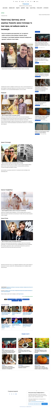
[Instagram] (19, 1)
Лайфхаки (37, 134)
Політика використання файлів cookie (37, 401)
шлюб (20, 300)
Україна (36, 91)
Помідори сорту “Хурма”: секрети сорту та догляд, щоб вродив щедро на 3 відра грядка (42, 117)
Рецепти (37, 62)
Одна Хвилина (21, 293)
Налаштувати (31, 403)
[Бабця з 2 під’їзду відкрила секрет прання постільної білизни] (42, 126)
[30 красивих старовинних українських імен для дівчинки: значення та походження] (42, 82)
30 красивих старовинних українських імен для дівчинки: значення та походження (41, 89)
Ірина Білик (19, 299)
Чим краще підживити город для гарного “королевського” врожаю (41, 351)
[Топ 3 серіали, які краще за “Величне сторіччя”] (42, 97)
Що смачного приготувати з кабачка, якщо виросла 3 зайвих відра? (41, 60)
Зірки (2, 13)
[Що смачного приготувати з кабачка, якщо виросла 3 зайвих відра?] (42, 54)
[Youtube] (34, 1)
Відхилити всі (38, 403)
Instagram (22, 1)
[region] (38, 398)
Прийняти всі (44, 403)
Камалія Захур (15, 300)
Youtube (37, 1)
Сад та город (37, 76)
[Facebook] (13, 1)
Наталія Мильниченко (46, 14)
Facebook (16, 1)
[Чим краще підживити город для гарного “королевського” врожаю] (42, 69)
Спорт (36, 47)
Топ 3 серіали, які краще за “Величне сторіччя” (23, 367)
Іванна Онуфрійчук (11, 299)
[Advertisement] (17, 78)
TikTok (28, 1)
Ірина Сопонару (26, 299)
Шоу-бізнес (37, 105)
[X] (31, 1)
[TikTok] (26, 1)
